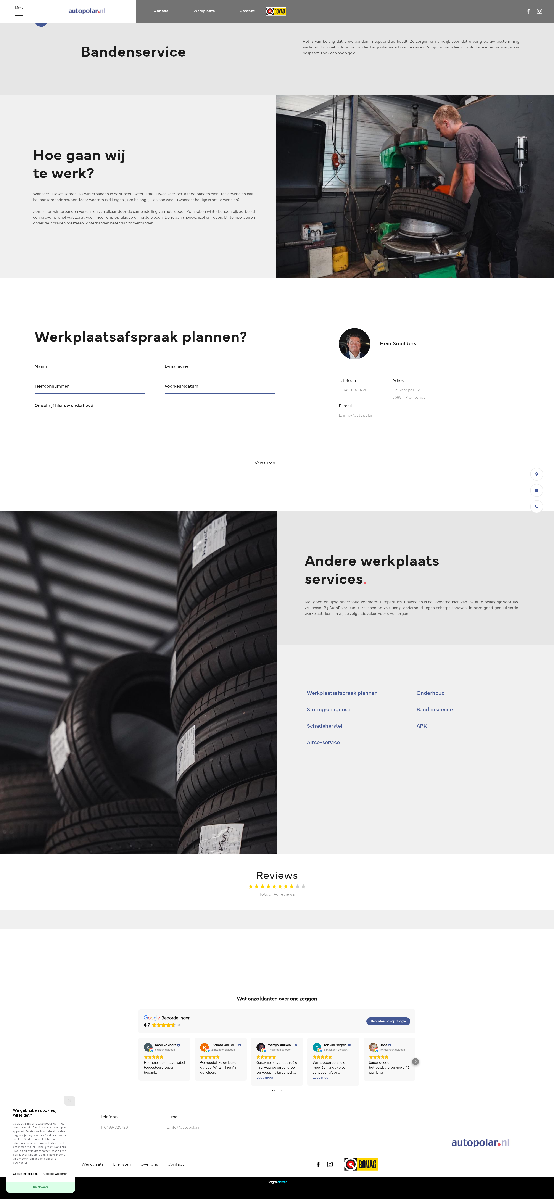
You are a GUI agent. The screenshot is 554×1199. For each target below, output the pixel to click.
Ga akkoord (41, 1187)
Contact (247, 11)
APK (422, 726)
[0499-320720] (536, 506)
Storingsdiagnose (328, 709)
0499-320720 (355, 390)
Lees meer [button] (264, 1077)
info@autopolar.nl (360, 415)
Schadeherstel (324, 726)
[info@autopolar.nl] (536, 490)
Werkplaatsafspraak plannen (342, 693)
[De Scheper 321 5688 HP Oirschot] (536, 474)
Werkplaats (204, 11)
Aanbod (161, 11)
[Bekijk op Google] (148, 1047)
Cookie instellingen (25, 1173)
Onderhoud (431, 693)
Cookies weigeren (55, 1173)
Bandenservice (435, 709)
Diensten (122, 1164)
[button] (138, 1061)
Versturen (265, 463)
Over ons (149, 1164)
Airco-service (323, 742)
